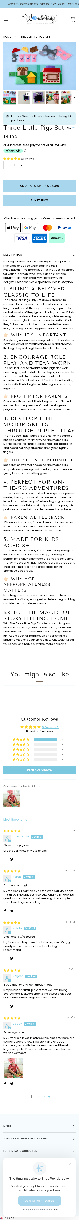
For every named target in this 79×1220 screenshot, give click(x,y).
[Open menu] (9, 19)
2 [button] (38, 1096)
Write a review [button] (39, 770)
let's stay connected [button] (20, 1151)
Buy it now (39, 200)
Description (12, 254)
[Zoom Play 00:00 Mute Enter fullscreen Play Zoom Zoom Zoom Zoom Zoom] (39, 66)
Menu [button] (7, 1126)
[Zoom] (68, 82)
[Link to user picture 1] (13, 1068)
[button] (12, 159)
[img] (11, 831)
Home (7, 36)
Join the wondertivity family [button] (26, 1138)
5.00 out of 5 (50, 727)
